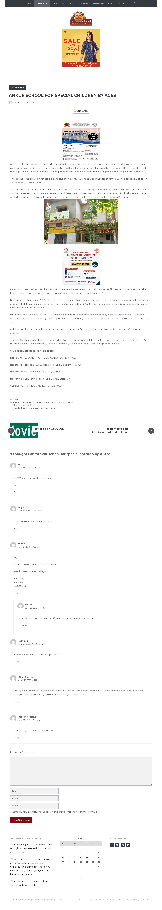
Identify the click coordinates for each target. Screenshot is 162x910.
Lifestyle (17, 87)
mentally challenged (44, 402)
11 (68, 857)
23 (99, 862)
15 (93, 857)
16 (99, 857)
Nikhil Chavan (26, 677)
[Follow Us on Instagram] (123, 845)
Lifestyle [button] (40, 3)
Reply (16, 492)
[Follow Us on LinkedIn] (128, 845)
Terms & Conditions (115, 899)
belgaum (29, 402)
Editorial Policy (133, 899)
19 (75, 862)
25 (69, 867)
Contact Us (147, 899)
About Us (83, 899)
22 (93, 862)
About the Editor (96, 899)
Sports (73, 3)
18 (69, 862)
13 (81, 857)
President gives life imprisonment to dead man (35, 408)
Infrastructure (59, 3)
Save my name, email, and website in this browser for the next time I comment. (56, 812)
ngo (56, 402)
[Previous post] (11, 431)
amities (21, 402)
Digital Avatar (58, 899)
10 (63, 857)
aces (15, 402)
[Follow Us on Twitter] (117, 845)
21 (87, 862)
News (29, 3)
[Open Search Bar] (134, 3)
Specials (84, 3)
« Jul (80, 878)
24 (63, 867)
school (62, 402)
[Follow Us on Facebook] (112, 845)
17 (63, 862)
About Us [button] (121, 3)
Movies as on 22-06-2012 (24, 405)
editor (19, 102)
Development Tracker (102, 3)
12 (75, 857)
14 (87, 857)
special (69, 402)
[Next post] (151, 431)
